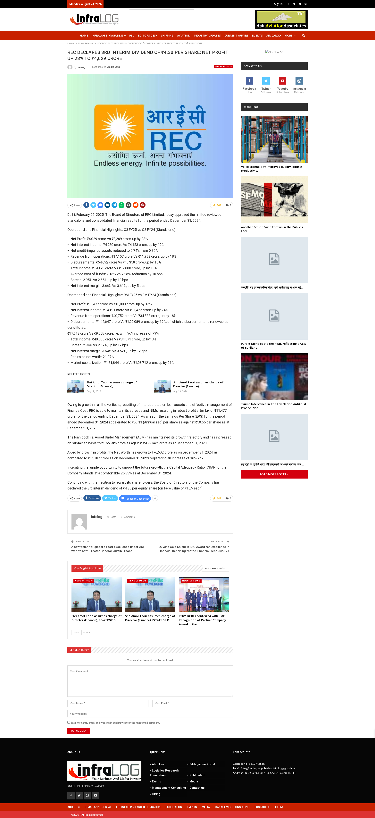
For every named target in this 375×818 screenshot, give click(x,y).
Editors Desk (147, 35)
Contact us (196, 787)
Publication (197, 775)
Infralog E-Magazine (107, 35)
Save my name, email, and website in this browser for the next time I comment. (115, 722)
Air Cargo (273, 35)
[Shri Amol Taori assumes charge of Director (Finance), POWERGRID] (75, 386)
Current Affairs (236, 35)
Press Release (223, 66)
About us (158, 764)
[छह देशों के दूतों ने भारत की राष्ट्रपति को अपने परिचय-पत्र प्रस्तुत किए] (274, 437)
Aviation (183, 35)
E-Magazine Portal (202, 764)
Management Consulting (169, 787)
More (289, 35)
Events (257, 35)
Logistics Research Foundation (164, 773)
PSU (131, 35)
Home (84, 35)
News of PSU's (84, 581)
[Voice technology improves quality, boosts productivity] (274, 139)
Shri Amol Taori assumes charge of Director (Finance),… (112, 384)
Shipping (167, 35)
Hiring (156, 794)
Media (193, 781)
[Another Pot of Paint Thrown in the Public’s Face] (274, 199)
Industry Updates (207, 35)
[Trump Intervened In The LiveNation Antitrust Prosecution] (274, 376)
